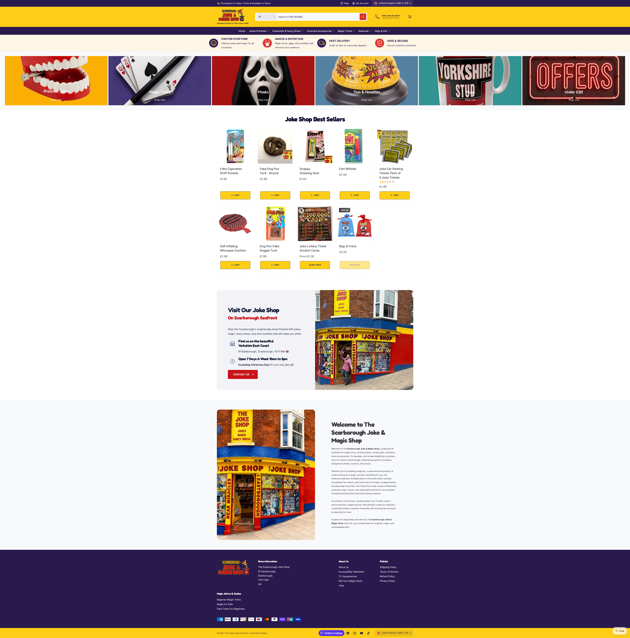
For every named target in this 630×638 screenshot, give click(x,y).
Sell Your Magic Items (350, 580)
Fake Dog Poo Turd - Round (269, 171)
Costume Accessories (319, 31)
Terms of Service (389, 571)
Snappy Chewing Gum (309, 171)
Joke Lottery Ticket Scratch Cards (313, 248)
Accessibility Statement (351, 571)
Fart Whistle (347, 169)
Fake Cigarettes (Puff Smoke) (231, 171)
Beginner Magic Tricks (229, 599)
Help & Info (381, 31)
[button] (410, 17)
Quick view (315, 265)
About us (344, 567)
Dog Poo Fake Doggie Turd (269, 248)
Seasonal (363, 31)
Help (346, 3)
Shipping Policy (388, 567)
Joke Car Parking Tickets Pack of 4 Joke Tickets (391, 173)
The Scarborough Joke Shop (237, 633)
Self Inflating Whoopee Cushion (233, 248)
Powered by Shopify (258, 633)
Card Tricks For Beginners (231, 608)
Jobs (341, 585)
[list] (315, 43)
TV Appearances (348, 576)
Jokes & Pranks (257, 31)
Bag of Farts (348, 246)
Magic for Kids (225, 604)
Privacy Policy (387, 580)
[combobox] (322, 17)
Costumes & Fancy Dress (287, 31)
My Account (362, 3)
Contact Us (241, 374)
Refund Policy (387, 576)
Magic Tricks (345, 31)
